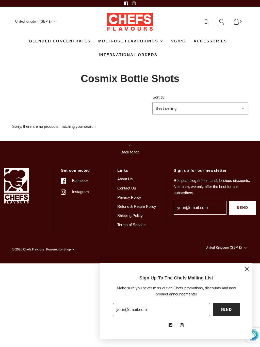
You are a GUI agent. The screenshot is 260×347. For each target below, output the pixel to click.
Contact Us (126, 188)
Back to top (130, 152)
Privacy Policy (129, 197)
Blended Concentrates (60, 41)
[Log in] (224, 21)
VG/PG (178, 41)
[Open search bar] (209, 21)
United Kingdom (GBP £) (34, 21)
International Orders (128, 55)
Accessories (210, 41)
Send (242, 208)
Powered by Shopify (60, 249)
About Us (125, 179)
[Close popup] (246, 268)
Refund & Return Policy (136, 206)
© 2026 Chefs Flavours (28, 249)
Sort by (159, 97)
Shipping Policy (130, 215)
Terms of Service (131, 225)
